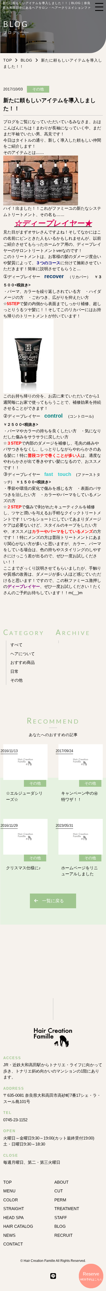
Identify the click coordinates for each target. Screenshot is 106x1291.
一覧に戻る (53, 900)
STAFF (60, 1217)
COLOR (10, 1200)
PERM (60, 1200)
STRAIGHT (13, 1208)
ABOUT (61, 1182)
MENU (9, 1191)
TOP (7, 1182)
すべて (16, 644)
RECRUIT (63, 1235)
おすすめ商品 (22, 662)
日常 (14, 671)
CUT (58, 1191)
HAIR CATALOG (18, 1226)
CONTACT (13, 1244)
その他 (16, 680)
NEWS (9, 1235)
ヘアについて (22, 653)
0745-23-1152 (15, 1119)
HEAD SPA (13, 1217)
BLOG (26, 60)
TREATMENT (66, 1208)
